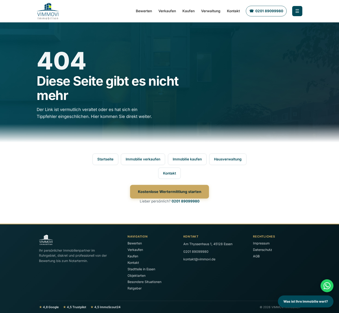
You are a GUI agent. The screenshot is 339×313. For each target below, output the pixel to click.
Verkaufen (167, 11)
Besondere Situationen (144, 282)
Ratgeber (135, 288)
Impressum (261, 243)
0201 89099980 (185, 201)
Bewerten (144, 11)
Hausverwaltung (228, 159)
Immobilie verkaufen (143, 159)
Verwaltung (210, 11)
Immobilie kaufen (187, 159)
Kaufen (188, 11)
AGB (256, 256)
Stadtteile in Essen (141, 269)
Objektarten (137, 275)
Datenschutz (262, 250)
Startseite (105, 159)
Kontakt (233, 11)
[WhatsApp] (327, 285)
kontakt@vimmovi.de (199, 259)
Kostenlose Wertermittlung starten (169, 191)
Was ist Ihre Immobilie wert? (305, 301)
